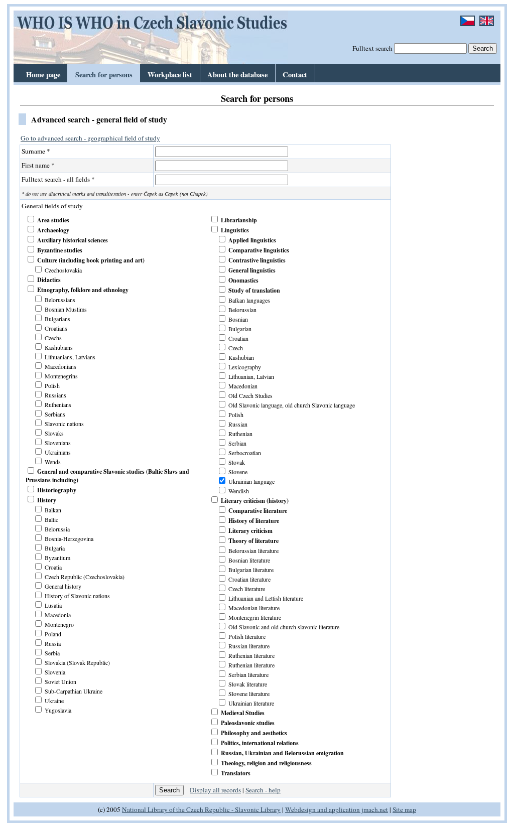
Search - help (263, 789)
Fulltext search (372, 48)
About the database (237, 74)
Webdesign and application (322, 809)
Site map (404, 809)
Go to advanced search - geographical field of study (90, 138)
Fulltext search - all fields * (58, 179)
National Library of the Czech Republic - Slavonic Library (201, 809)
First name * (38, 165)
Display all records (215, 789)
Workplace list (170, 74)
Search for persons (104, 74)
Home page (43, 74)
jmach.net (374, 809)
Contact (295, 74)
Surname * (36, 151)
